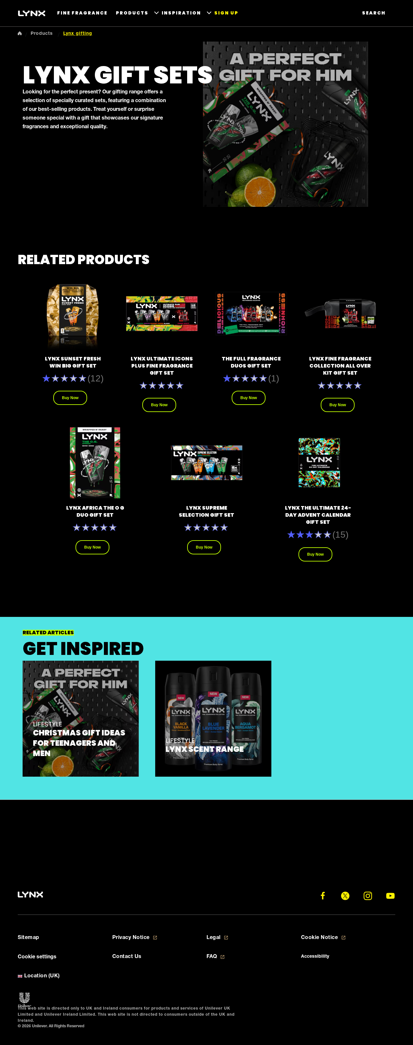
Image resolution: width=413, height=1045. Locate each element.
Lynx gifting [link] (77, 34)
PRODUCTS (132, 13)
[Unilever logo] (25, 999)
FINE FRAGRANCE (82, 13)
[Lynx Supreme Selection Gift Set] (207, 463)
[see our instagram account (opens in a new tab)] (368, 896)
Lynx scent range (205, 749)
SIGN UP (226, 13)
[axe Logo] (31, 13)
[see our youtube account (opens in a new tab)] (390, 896)
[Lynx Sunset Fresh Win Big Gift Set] (73, 313)
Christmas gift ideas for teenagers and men (79, 743)
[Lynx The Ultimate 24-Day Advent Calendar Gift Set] (318, 463)
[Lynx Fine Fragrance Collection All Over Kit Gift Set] (340, 313)
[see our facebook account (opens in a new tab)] (322, 896)
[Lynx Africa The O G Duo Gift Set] (95, 463)
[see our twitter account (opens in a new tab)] (345, 896)
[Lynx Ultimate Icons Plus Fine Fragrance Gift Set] (162, 313)
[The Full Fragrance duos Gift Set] (251, 313)
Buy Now (70, 398)
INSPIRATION (181, 13)
